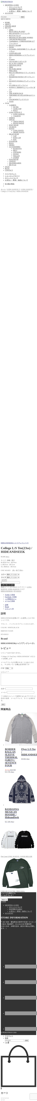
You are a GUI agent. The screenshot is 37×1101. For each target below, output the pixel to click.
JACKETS (12, 127)
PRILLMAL (13, 71)
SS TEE (15, 107)
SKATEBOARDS (15, 163)
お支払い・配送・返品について (20, 11)
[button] (6, 19)
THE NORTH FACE (16, 93)
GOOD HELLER (15, 53)
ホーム (3, 189)
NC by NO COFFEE (16, 63)
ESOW (11, 47)
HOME (7, 22)
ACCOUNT (9, 13)
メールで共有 (10, 601)
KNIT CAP (17, 138)
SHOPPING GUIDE (12, 5)
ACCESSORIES (14, 147)
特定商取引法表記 (15, 9)
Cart (7, 1042)
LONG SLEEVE (19, 114)
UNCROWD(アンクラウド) (19, 99)
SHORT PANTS (18, 132)
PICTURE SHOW (15, 69)
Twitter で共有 (10, 595)
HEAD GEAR (14, 134)
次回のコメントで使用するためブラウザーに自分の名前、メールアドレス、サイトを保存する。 (18, 698)
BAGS (11, 143)
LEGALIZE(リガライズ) (17, 61)
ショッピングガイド (12, 176)
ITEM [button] (7, 103)
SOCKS (16, 154)
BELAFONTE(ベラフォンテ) (19, 33)
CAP (14, 136)
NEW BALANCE (15, 65)
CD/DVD (12, 161)
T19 (10, 91)
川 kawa (12, 59)
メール (4, 692)
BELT (15, 150)
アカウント (9, 1036)
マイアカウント (10, 174)
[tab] (20, 605)
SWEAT (12, 119)
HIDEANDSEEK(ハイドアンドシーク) (15, 543)
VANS (11, 101)
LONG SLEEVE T (15, 112)
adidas (11, 30)
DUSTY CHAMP (15, 45)
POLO (15, 110)
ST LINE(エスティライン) (18, 85)
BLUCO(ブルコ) (15, 35)
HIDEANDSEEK (7, 591)
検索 (22, 17)
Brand (7, 607)
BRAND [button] (8, 28)
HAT (14, 139)
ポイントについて (15, 7)
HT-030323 (17, 591)
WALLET (16, 156)
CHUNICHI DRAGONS (17, 39)
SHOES (11, 145)
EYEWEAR (13, 141)
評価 (3, 668)
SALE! (7, 167)
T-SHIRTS (12, 105)
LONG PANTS (18, 130)
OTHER (16, 157)
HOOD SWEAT (18, 123)
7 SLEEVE (17, 116)
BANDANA (17, 148)
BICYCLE (12, 165)
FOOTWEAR (13, 159)
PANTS (11, 129)
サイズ (3, 577)
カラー (3, 574)
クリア (4, 580)
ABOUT (8, 24)
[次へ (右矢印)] (4, 1099)
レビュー (5, 672)
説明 (6, 605)
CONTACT (9, 170)
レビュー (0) (9, 609)
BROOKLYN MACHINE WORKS (21, 37)
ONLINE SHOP (10, 26)
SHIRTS (12, 118)
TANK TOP (17, 109)
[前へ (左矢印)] (1, 1099)
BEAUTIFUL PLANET (17, 31)
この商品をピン (10, 599)
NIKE (11, 67)
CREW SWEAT (18, 121)
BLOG (7, 168)
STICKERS (17, 152)
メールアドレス (7, 895)
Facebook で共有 (11, 597)
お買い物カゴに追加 (8, 585)
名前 (3, 689)
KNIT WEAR (13, 125)
